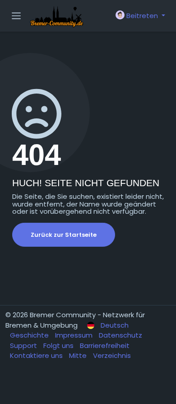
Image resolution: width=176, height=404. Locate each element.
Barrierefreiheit (105, 345)
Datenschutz (120, 335)
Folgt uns (59, 345)
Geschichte (30, 335)
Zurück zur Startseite (64, 234)
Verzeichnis (112, 355)
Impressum (74, 335)
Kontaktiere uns (37, 355)
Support (24, 345)
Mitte (78, 355)
